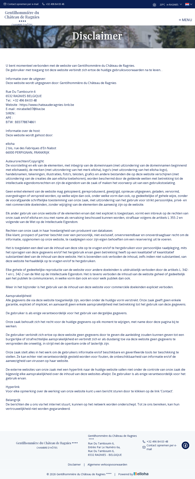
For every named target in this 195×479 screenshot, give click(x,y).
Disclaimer (74, 464)
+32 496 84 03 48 (157, 441)
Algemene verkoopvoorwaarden (107, 464)
